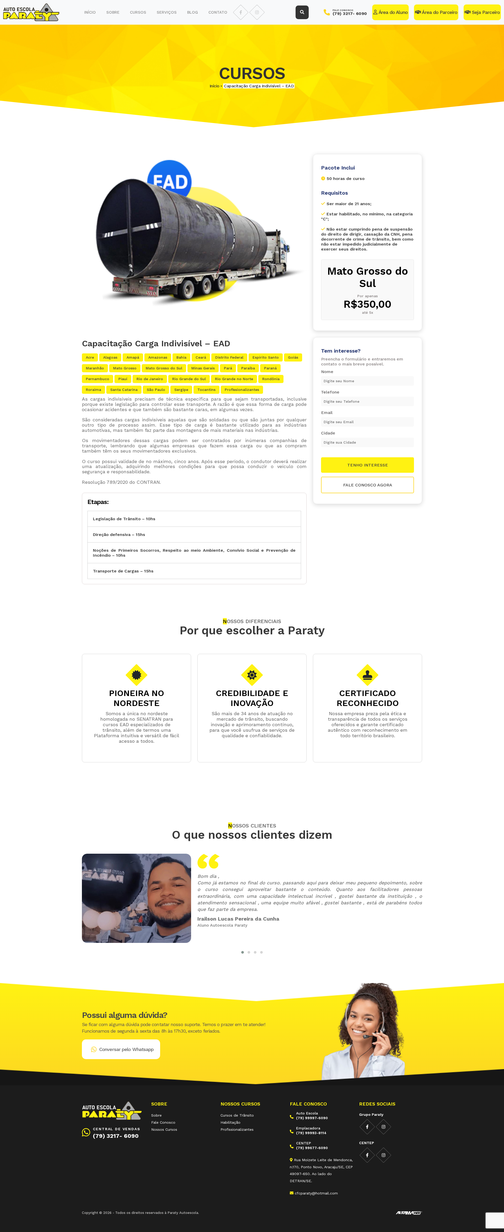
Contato (217, 12)
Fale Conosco (163, 1122)
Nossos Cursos (164, 1129)
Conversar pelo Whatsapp (126, 1049)
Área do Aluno (392, 12)
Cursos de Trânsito (237, 1115)
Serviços (167, 12)
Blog (192, 12)
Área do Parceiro (439, 12)
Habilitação (230, 1122)
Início (90, 12)
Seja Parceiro (485, 12)
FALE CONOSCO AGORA (367, 484)
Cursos (138, 12)
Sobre (112, 12)
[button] (242, 952)
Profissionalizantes (237, 1129)
